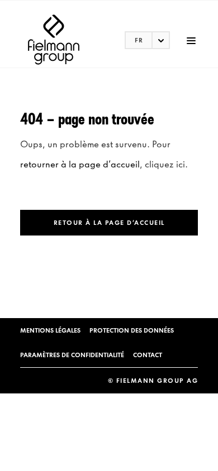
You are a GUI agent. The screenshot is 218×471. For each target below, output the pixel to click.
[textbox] (147, 40)
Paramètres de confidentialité (72, 355)
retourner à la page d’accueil (80, 164)
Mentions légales (50, 330)
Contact (147, 355)
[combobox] (147, 40)
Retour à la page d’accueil (109, 223)
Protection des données (131, 330)
